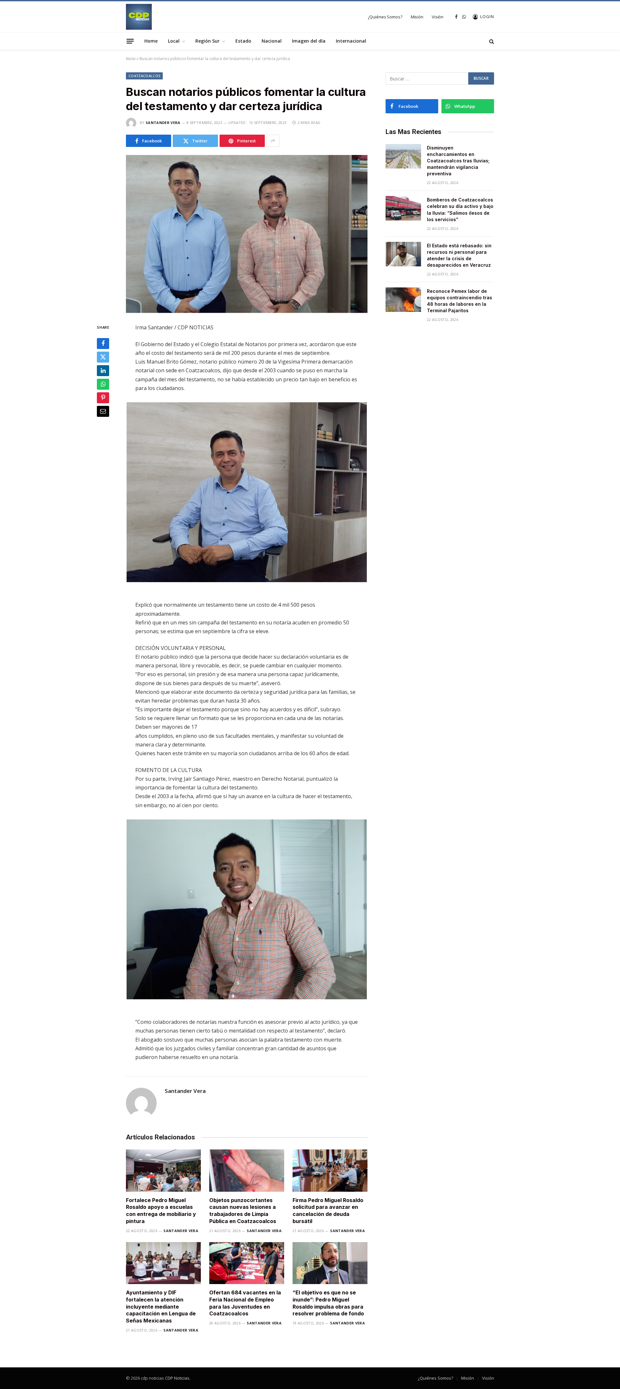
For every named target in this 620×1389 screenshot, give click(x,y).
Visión (437, 17)
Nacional (272, 41)
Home (151, 41)
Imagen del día (309, 41)
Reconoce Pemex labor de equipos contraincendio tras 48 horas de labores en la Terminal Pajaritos (459, 300)
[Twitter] (103, 357)
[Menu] (130, 41)
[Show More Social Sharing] (272, 141)
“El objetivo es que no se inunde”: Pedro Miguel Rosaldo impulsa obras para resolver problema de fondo (328, 1303)
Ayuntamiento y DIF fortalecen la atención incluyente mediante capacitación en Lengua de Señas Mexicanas (161, 1306)
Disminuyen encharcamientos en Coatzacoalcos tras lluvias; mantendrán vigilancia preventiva (458, 160)
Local (174, 41)
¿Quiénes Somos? (385, 17)
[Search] (491, 41)
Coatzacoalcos (144, 75)
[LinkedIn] (103, 370)
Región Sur (207, 41)
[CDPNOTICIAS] (139, 17)
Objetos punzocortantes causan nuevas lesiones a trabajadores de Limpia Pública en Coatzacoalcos (242, 1210)
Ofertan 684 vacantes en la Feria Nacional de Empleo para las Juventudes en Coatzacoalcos (245, 1303)
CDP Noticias (177, 1378)
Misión (417, 17)
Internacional (351, 41)
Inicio (131, 58)
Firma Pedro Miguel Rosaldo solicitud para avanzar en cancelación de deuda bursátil (328, 1210)
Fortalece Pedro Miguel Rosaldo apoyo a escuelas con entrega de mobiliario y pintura (161, 1210)
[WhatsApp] (103, 384)
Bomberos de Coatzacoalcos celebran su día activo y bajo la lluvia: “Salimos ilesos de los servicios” (460, 209)
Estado (243, 41)
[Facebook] (103, 343)
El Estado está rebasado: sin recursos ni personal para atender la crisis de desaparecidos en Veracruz (459, 255)
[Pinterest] (103, 398)
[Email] (103, 411)
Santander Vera (163, 122)
